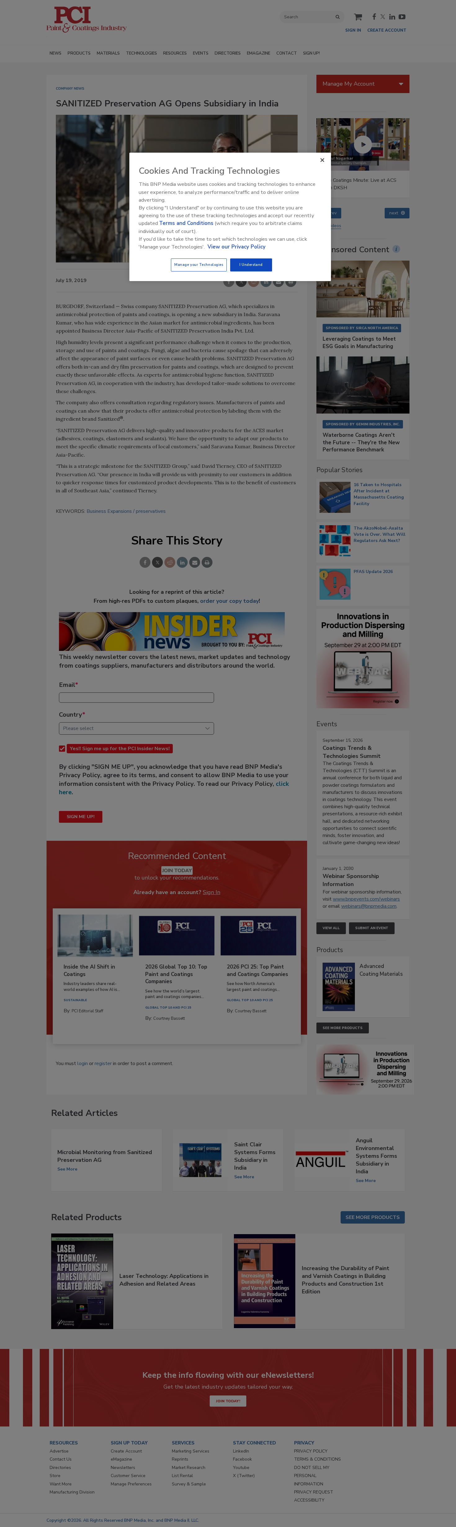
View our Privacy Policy (237, 246)
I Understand (251, 264)
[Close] (322, 160)
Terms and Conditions (186, 223)
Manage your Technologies (198, 264)
